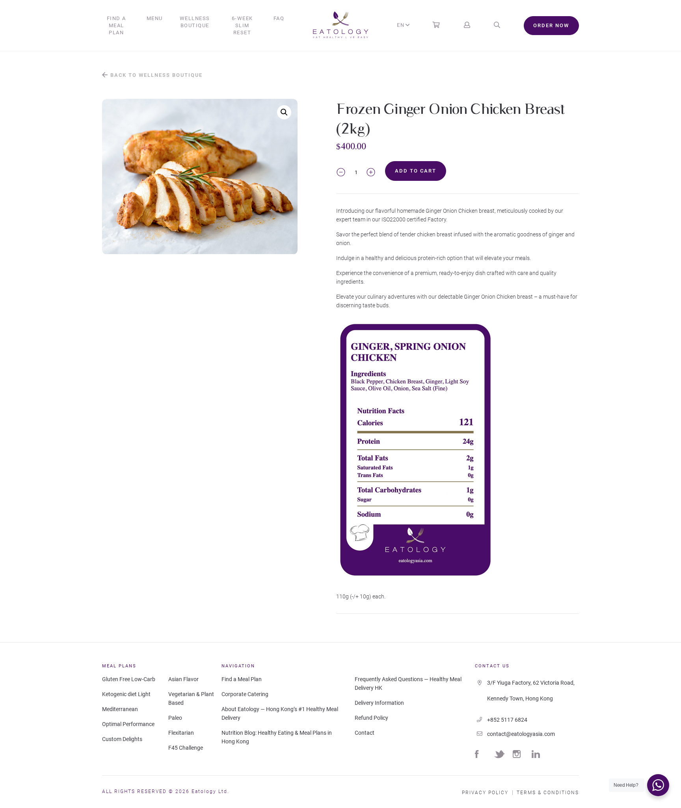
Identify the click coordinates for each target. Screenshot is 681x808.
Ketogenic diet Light (126, 694)
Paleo (175, 718)
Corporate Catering (244, 694)
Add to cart (415, 171)
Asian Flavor (183, 679)
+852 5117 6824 (507, 720)
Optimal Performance (128, 724)
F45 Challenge (185, 748)
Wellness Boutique (195, 21)
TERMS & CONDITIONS (548, 792)
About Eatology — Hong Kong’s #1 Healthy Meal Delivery (279, 713)
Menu (155, 18)
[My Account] (467, 25)
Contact (364, 733)
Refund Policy (371, 718)
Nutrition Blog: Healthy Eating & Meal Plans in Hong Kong (276, 737)
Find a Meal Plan (116, 25)
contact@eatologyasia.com (521, 734)
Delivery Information (379, 703)
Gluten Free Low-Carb (128, 679)
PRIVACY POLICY (485, 792)
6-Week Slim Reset (242, 25)
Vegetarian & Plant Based (191, 698)
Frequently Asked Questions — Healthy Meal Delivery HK (408, 683)
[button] (284, 112)
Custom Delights (122, 739)
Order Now (551, 25)
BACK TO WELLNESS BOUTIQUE (155, 75)
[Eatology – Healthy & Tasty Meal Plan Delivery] (340, 26)
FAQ (279, 18)
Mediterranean (120, 709)
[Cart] (435, 25)
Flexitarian (181, 733)
